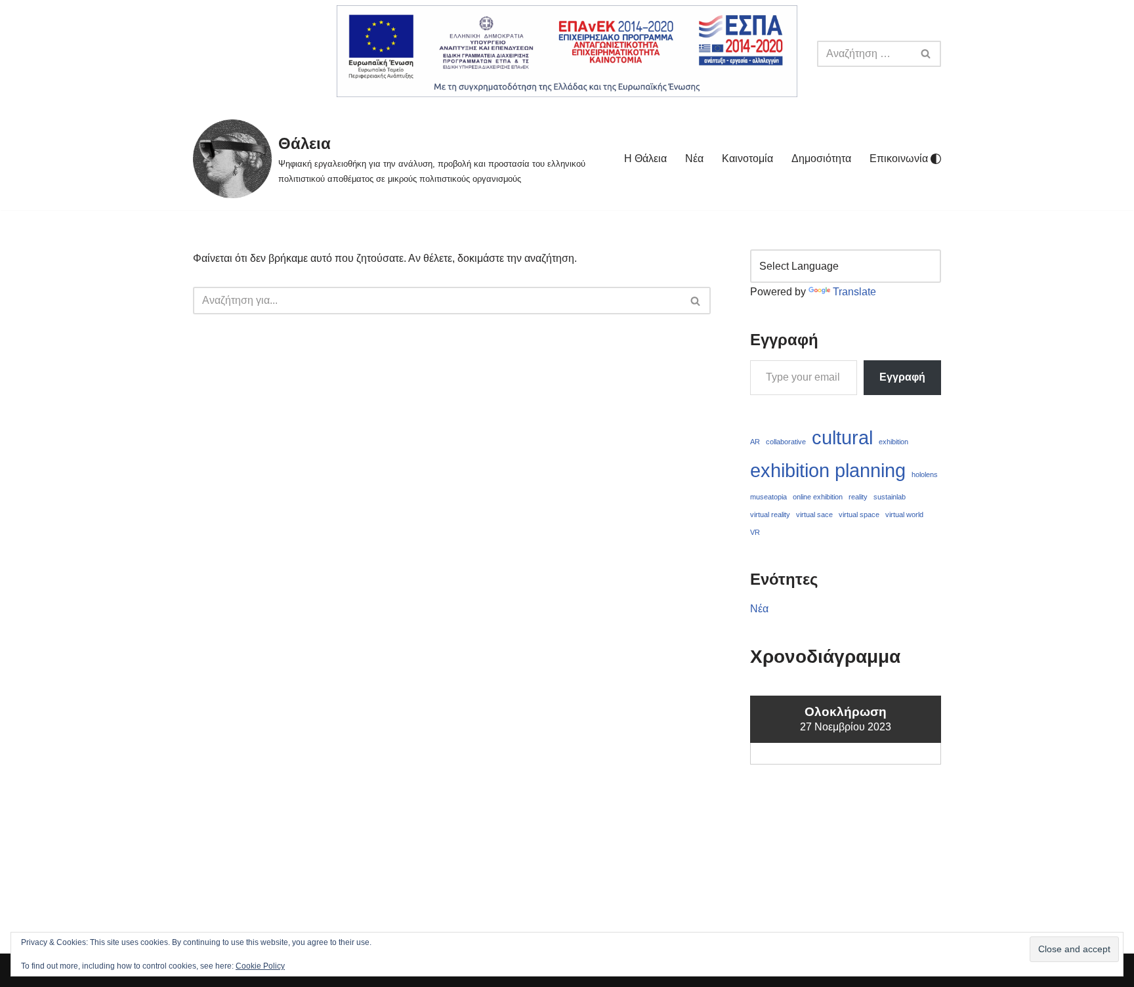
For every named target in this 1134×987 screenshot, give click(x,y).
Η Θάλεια (645, 158)
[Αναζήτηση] (926, 54)
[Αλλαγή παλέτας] (936, 159)
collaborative (786, 442)
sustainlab (889, 497)
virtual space (859, 514)
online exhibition (818, 497)
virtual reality (770, 514)
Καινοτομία (747, 158)
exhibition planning (828, 470)
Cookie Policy (260, 966)
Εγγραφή (902, 377)
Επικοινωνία (899, 158)
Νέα (694, 158)
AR (755, 442)
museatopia (768, 497)
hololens (925, 474)
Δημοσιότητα (821, 158)
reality (858, 497)
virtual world (904, 514)
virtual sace (814, 514)
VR (755, 532)
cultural (842, 437)
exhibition (893, 442)
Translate (854, 291)
